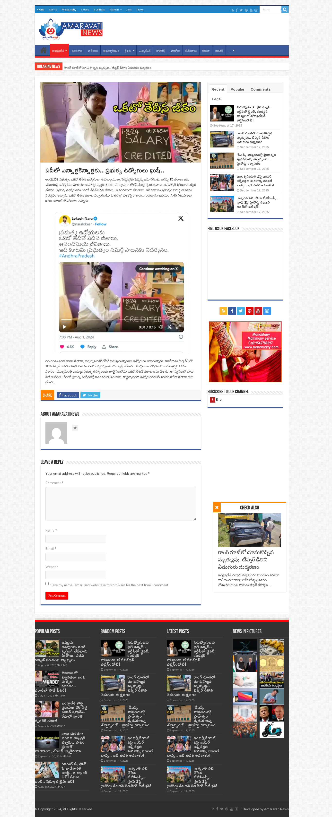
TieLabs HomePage (43, 50)
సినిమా (206, 51)
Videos (85, 9)
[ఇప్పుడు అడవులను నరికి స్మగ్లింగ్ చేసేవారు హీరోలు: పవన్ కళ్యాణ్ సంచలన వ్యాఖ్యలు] (47, 648)
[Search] (285, 9)
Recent (218, 89)
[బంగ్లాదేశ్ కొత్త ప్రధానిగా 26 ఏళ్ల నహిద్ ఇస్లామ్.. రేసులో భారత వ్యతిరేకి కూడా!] (47, 709)
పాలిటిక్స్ (160, 51)
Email (50, 548)
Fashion (114, 9)
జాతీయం (93, 51)
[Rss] (232, 10)
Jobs (128, 9)
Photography (68, 9)
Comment (54, 482)
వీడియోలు (191, 51)
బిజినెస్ (219, 51)
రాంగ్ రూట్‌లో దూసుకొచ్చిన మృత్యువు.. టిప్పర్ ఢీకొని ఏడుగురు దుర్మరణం (108, 67)
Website (51, 566)
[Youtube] (251, 10)
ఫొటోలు (175, 51)
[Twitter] (241, 10)
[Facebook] (236, 10)
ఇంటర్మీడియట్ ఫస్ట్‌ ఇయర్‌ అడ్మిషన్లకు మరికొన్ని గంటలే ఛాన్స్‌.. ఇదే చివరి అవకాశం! (255, 181)
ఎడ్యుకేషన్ (145, 51)
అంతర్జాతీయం (111, 51)
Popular (238, 89)
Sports (53, 9)
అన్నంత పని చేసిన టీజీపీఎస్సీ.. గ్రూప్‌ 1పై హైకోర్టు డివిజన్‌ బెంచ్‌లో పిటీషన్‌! (258, 202)
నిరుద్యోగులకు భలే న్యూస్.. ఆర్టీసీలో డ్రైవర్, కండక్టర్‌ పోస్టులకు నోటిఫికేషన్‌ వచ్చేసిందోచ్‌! (254, 113)
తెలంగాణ (77, 51)
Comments (261, 89)
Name (51, 530)
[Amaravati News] (72, 28)
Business (99, 9)
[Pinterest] (246, 10)
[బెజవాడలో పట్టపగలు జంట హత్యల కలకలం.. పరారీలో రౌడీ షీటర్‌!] (47, 679)
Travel (140, 9)
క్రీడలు (128, 51)
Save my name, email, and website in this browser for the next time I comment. (109, 585)
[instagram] (256, 10)
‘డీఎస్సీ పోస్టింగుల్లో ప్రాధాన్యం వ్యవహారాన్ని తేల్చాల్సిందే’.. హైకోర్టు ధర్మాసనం (256, 159)
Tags (216, 99)
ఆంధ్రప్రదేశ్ (58, 51)
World (40, 9)
